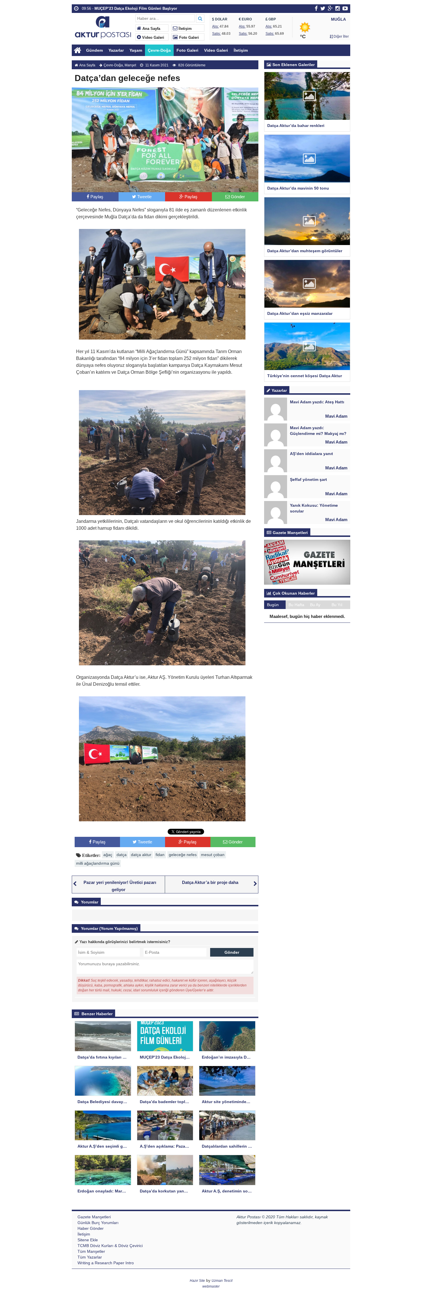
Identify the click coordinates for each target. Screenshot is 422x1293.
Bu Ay (315, 604)
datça (122, 854)
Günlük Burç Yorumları (98, 1222)
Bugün (273, 604)
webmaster (211, 1286)
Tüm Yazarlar (90, 1257)
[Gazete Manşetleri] (307, 562)
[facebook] (316, 8)
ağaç (107, 854)
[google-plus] (330, 8)
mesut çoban (212, 854)
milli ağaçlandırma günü (97, 863)
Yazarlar (116, 50)
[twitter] (322, 8)
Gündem (94, 50)
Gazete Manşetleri (94, 1217)
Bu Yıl (337, 604)
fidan (160, 854)
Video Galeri (152, 38)
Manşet (130, 65)
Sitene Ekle (88, 1240)
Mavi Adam (336, 416)
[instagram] (337, 8)
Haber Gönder (91, 1228)
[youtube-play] (345, 8)
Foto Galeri (188, 38)
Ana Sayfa (150, 29)
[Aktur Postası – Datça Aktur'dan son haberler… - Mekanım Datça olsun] (103, 26)
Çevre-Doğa (159, 50)
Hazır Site (197, 1281)
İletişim (184, 29)
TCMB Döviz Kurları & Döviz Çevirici (110, 1245)
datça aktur (141, 854)
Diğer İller (341, 36)
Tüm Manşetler (91, 1251)
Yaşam (135, 50)
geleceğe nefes (183, 854)
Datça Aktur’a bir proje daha (210, 882)
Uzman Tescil (222, 1281)
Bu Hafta (296, 604)
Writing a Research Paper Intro (106, 1263)
